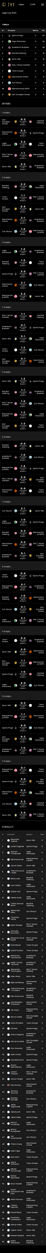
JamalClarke (16, 865)
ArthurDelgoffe (17, 1034)
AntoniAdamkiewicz (16, 1066)
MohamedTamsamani (16, 956)
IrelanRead (15, 976)
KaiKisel (14, 1028)
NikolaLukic (15, 878)
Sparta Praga (38, 133)
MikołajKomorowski (16, 1170)
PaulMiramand (17, 1060)
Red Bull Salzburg (40, 122)
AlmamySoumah (14, 1092)
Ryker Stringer (16, 925)
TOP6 (32, 4)
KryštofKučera (17, 950)
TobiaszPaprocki (14, 1206)
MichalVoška (16, 1224)
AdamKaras (16, 1054)
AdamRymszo (17, 1199)
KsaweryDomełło (14, 1099)
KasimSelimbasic (15, 1241)
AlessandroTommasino (16, 970)
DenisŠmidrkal (17, 1023)
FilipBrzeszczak (17, 859)
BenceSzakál (16, 1017)
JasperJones (16, 1230)
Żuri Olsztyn (7, 231)
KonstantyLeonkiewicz (16, 1218)
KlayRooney (16, 1085)
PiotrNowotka (16, 1048)
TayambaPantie (15, 918)
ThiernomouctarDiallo (17, 872)
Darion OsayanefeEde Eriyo (17, 1191)
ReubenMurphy (17, 1235)
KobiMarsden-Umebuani (17, 1003)
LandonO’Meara (14, 1073)
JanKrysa (15, 1010)
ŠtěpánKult (15, 891)
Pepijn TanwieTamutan (16, 963)
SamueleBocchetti (15, 932)
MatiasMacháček (15, 1177)
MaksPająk (15, 1151)
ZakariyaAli (15, 1112)
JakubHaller (16, 1117)
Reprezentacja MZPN (38, 155)
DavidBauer (16, 945)
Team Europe (41, 144)
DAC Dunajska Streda (6, 122)
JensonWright (17, 1079)
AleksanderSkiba (15, 911)
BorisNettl (15, 1157)
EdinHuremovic (17, 996)
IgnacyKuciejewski (15, 1130)
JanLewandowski (16, 1137)
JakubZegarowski (15, 1106)
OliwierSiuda (16, 897)
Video (21, 4)
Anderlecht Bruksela (39, 167)
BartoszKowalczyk (15, 1123)
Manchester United (7, 133)
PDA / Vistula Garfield (7, 155)
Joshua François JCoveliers (17, 989)
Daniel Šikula (16, 1212)
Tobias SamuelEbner (17, 904)
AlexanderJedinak (15, 840)
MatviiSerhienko (15, 1163)
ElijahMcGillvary (17, 982)
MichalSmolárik (17, 1041)
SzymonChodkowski (16, 852)
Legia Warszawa (6, 144)
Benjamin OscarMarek (17, 939)
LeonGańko (16, 885)
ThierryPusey (16, 1144)
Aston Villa (6, 167)
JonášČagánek (17, 846)
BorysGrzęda (16, 1183)
